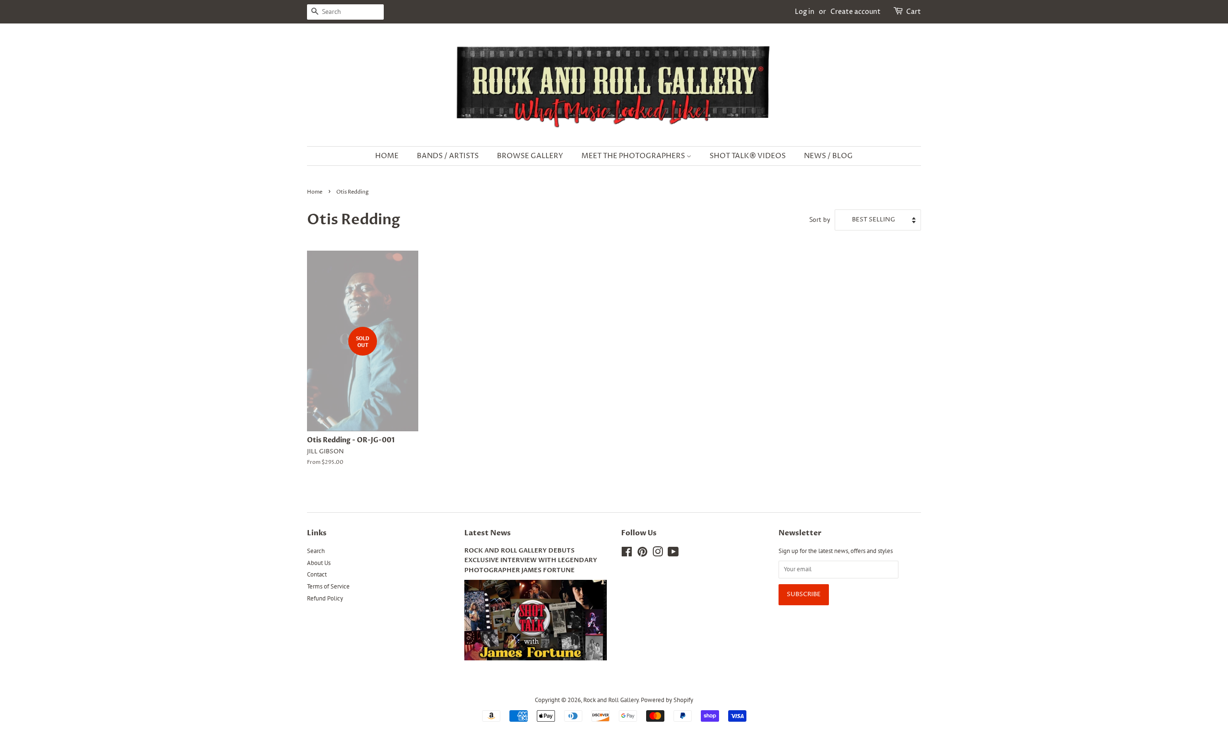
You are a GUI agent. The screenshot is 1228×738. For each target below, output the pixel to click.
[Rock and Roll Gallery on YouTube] (673, 554)
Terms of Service (328, 586)
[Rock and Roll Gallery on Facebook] (626, 554)
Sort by (819, 219)
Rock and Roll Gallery (610, 700)
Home (387, 156)
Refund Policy (325, 598)
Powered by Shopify (667, 700)
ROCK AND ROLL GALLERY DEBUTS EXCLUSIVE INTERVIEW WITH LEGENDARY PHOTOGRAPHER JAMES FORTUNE (530, 560)
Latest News (487, 533)
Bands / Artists (448, 156)
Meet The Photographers (633, 156)
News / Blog (828, 156)
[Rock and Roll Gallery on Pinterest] (642, 554)
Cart (913, 11)
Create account (855, 11)
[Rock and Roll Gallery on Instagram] (657, 554)
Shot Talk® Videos (747, 156)
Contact (317, 574)
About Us (319, 563)
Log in (805, 11)
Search (316, 551)
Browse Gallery (530, 156)
